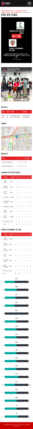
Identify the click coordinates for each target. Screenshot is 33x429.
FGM (31, 177)
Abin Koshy (6, 221)
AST (22, 177)
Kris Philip (6, 197)
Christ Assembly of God (16, 49)
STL (25, 177)
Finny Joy (6, 270)
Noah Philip (6, 206)
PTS (17, 177)
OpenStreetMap (24, 150)
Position (12, 177)
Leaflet (14, 150)
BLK (28, 177)
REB (19, 177)
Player (5, 177)
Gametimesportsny (18, 424)
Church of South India (16, 32)
